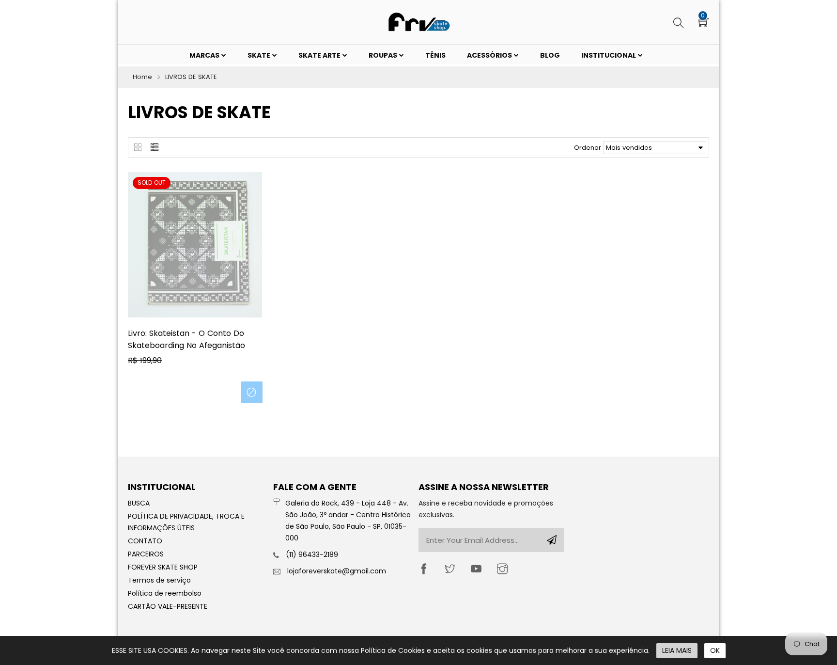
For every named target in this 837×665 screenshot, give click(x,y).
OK (715, 650)
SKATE (260, 55)
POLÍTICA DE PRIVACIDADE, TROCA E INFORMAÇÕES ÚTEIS (186, 522)
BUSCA (139, 503)
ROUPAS (384, 55)
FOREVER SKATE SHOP (163, 567)
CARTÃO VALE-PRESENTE (167, 606)
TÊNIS (435, 55)
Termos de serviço (159, 580)
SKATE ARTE (320, 55)
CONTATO (145, 541)
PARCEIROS (146, 554)
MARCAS (205, 55)
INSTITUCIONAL (609, 55)
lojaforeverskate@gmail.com (336, 571)
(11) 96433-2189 (312, 554)
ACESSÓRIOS (490, 55)
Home (142, 76)
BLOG (550, 55)
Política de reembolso (165, 593)
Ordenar (587, 147)
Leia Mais (677, 650)
